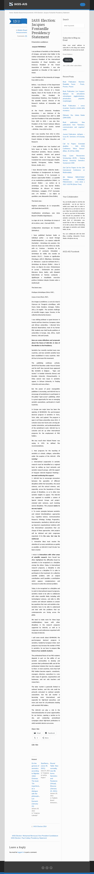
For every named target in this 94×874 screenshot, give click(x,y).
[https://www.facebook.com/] (42, 867)
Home (11, 13)
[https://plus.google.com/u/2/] (47, 867)
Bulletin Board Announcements (23, 13)
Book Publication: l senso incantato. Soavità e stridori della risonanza (74, 108)
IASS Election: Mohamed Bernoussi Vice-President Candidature (35, 836)
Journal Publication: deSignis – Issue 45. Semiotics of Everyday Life (74, 136)
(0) (26, 36)
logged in (20, 852)
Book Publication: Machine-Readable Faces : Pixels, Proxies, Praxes (74, 84)
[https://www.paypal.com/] (51, 867)
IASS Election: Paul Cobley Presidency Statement (29, 838)
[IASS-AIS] (20, 4)
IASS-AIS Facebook (71, 252)
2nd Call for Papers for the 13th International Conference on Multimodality (74, 170)
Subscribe (68, 60)
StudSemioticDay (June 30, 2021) (47, 765)
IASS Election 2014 (39, 826)
